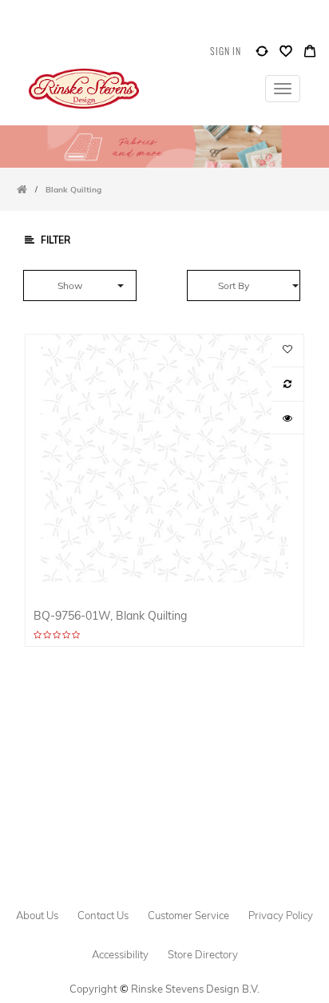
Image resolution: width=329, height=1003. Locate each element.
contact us (103, 915)
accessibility (120, 954)
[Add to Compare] (262, 55)
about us (37, 915)
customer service (188, 915)
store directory (203, 954)
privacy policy (280, 915)
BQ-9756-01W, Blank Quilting (110, 615)
